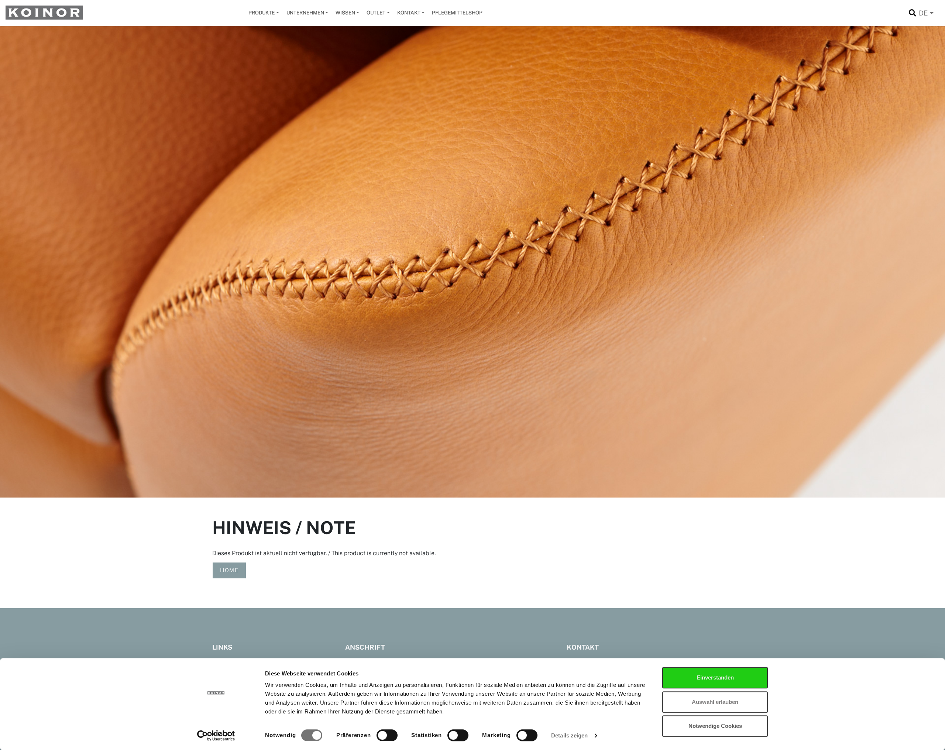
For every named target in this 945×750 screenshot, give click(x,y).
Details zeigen (569, 735)
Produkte (261, 13)
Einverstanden (715, 677)
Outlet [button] (376, 13)
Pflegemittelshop (457, 13)
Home (229, 570)
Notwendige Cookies (715, 726)
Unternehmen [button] (305, 13)
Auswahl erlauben (715, 702)
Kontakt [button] (408, 13)
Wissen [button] (345, 13)
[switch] (387, 735)
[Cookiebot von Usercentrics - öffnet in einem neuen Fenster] (216, 735)
